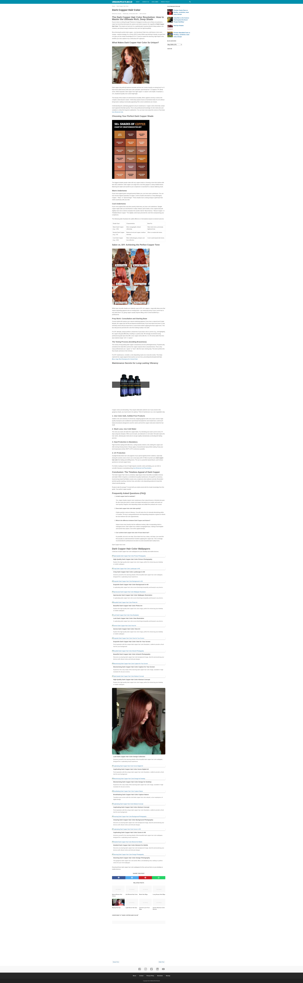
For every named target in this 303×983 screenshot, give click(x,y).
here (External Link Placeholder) (142, 468)
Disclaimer (155, 1)
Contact (141, 975)
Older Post (161, 962)
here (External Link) (117, 112)
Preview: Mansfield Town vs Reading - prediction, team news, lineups (182, 34)
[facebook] (118, 877)
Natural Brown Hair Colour (117, 895)
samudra (119, 13)
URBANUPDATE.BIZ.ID (122, 2)
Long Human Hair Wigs (159, 894)
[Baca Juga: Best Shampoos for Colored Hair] (124, 359)
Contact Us (145, 1)
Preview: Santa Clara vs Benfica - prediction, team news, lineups (181, 12)
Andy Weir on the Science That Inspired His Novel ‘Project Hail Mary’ (181, 20)
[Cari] (190, 2)
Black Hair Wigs (143, 894)
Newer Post (116, 962)
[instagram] (145, 970)
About (138, 1)
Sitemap (168, 975)
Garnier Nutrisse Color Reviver (159, 908)
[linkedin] (157, 970)
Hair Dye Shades (179, 25)
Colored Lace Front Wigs (144, 908)
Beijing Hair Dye (116, 907)
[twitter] (132, 877)
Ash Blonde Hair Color (132, 894)
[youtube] (163, 970)
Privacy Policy (165, 1)
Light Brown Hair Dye (131, 907)
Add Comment (143, 13)
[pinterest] (145, 877)
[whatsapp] (158, 877)
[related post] (118, 889)
